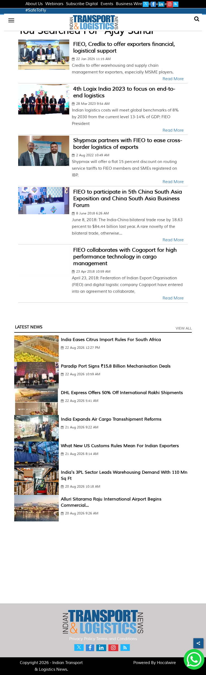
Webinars (54, 3)
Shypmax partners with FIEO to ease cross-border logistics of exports (127, 143)
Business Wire (129, 3)
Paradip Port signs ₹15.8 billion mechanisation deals (116, 366)
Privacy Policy (82, 638)
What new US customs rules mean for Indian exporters (120, 445)
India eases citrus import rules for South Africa (111, 339)
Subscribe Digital (82, 3)
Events (107, 3)
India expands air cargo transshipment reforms (111, 419)
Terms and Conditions (116, 638)
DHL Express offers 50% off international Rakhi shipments (122, 392)
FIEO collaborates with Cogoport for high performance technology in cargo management (125, 257)
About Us (34, 3)
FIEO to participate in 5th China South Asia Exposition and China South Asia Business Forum (127, 198)
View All (184, 328)
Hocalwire (166, 662)
